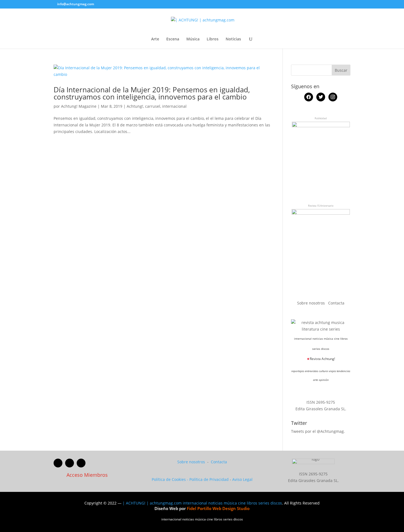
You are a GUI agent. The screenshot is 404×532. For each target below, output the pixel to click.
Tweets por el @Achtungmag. (318, 431)
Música (193, 39)
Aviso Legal (242, 479)
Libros (212, 39)
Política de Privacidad (209, 479)
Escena (172, 39)
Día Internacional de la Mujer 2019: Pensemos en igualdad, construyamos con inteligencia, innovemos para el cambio (152, 93)
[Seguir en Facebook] (58, 463)
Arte (155, 39)
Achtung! (135, 106)
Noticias (233, 39)
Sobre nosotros (311, 303)
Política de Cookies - (170, 479)
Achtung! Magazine (78, 106)
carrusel (152, 106)
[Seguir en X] (69, 463)
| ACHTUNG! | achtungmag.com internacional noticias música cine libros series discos (202, 503)
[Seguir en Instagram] (81, 463)
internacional (174, 106)
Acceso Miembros (87, 475)
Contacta (336, 303)
